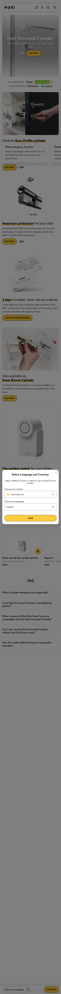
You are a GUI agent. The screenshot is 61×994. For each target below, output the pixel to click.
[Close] (56, 472)
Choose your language (14, 501)
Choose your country (14, 489)
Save (30, 518)
